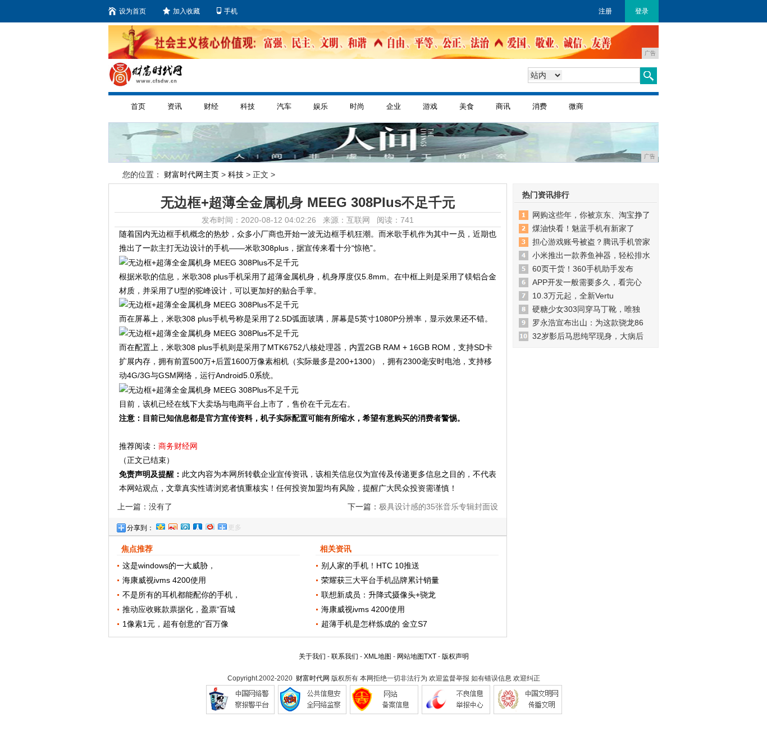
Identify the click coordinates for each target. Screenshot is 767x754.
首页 (138, 106)
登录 (642, 11)
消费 (539, 106)
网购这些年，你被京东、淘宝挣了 (591, 214)
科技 (247, 106)
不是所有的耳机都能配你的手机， (181, 594)
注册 (605, 11)
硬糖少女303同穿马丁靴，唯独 (586, 309)
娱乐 (320, 106)
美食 (466, 106)
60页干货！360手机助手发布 (582, 268)
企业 (393, 106)
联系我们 (344, 656)
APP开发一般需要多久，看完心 (587, 282)
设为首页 (132, 11)
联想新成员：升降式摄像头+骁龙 (378, 594)
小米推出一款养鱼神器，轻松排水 (591, 255)
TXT (430, 656)
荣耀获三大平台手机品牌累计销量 (380, 580)
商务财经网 (178, 446)
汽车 (284, 106)
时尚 (357, 106)
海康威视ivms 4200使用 (164, 580)
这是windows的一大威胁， (169, 565)
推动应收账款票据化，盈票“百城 (178, 609)
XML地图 (377, 656)
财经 (211, 106)
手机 (231, 11)
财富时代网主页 (191, 174)
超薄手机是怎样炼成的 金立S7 (374, 623)
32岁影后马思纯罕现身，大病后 (587, 336)
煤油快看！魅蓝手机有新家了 (583, 228)
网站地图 (410, 656)
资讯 (174, 106)
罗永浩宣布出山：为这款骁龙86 (587, 322)
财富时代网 (313, 678)
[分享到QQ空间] (160, 525)
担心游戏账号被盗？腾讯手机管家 (591, 241)
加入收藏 (186, 11)
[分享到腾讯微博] (185, 525)
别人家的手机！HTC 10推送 (370, 565)
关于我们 (312, 656)
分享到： (140, 528)
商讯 (503, 106)
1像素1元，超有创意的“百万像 (175, 623)
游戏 (430, 106)
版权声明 (455, 656)
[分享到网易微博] (209, 525)
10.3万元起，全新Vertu (573, 295)
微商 (576, 106)
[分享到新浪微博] (172, 525)
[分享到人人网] (197, 525)
